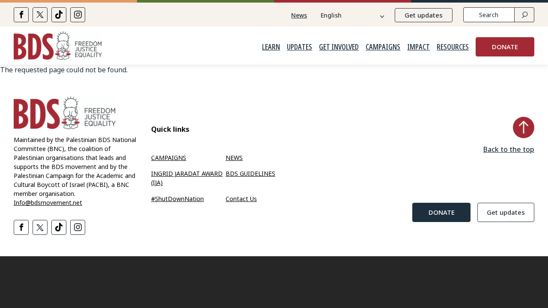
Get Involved (339, 47)
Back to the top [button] (508, 149)
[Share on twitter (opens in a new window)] (40, 14)
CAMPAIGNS (383, 47)
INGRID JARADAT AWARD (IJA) (187, 178)
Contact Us (241, 199)
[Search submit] (524, 14)
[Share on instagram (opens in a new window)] (77, 14)
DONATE (505, 46)
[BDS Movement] (58, 46)
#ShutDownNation (177, 199)
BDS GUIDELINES (250, 173)
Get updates (424, 15)
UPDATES (299, 47)
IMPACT (418, 47)
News (299, 15)
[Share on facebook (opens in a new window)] (21, 14)
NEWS (234, 158)
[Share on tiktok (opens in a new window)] (58, 14)
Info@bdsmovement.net (48, 202)
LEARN (271, 47)
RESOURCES (453, 47)
